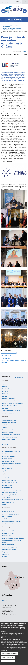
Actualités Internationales (9, 523)
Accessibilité (5, 2)
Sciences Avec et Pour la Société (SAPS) (12, 499)
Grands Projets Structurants (9, 482)
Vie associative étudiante (9, 549)
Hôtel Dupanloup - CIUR (8, 502)
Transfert (4, 427)
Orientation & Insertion (9, 447)
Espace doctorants (7, 487)
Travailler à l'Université (8, 401)
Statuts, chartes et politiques (10, 413)
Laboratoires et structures (9, 480)
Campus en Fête (6, 535)
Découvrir (5, 384)
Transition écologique (8, 389)
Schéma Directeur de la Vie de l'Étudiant (13, 538)
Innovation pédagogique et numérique (12, 403)
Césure (4, 466)
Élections (4, 396)
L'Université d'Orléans (13, 25)
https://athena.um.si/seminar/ (8, 353)
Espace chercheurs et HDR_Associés (11, 490)
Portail (3, 25)
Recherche (5, 474)
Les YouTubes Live (7, 468)
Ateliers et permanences (8, 456)
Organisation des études (8, 430)
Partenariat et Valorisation (9, 492)
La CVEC (4, 556)
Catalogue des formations (9, 420)
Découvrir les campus (8, 533)
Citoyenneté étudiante (8, 544)
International (6, 26)
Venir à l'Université (7, 519)
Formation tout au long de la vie (11, 434)
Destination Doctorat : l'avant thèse (11, 463)
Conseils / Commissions (8, 398)
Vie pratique (5, 552)
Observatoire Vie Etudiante (9, 437)
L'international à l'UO (8, 511)
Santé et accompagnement (9, 547)
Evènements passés (8, 29)
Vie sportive (5, 554)
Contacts (4, 442)
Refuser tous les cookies (8, 657)
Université (5, 380)
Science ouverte (6, 497)
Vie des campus (6, 527)
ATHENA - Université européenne (12, 28)
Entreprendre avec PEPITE (9, 461)
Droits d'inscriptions (7, 425)
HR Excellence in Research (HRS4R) (11, 521)
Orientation (5, 454)
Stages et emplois (7, 458)
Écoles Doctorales (7, 485)
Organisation (5, 393)
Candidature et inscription (9, 422)
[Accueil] (8, 9)
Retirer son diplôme (7, 432)
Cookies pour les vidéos (8, 638)
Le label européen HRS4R (9, 495)
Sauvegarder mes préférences (9, 653)
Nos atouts (5, 391)
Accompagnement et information (11, 451)
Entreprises (5, 408)
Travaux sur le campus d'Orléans (11, 410)
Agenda (4, 471)
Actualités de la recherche (9, 478)
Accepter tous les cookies (8, 661)
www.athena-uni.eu (6, 355)
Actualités (5, 444)
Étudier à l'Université (8, 531)
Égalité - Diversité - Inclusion (10, 405)
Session (4, 631)
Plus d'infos (23, 629)
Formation (5, 416)
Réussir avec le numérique (9, 439)
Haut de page (19, 377)
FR (24, 2)
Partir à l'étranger (7, 516)
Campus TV (5, 386)
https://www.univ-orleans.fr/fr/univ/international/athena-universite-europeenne (14, 360)
